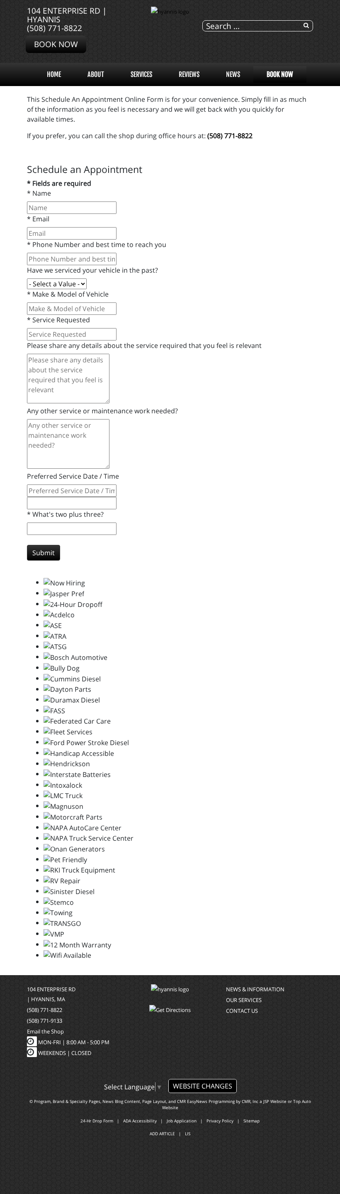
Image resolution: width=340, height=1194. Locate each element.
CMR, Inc (250, 1101)
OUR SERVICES (244, 1000)
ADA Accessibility (140, 1121)
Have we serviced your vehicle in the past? (92, 270)
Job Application (182, 1121)
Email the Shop (45, 1031)
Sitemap (251, 1121)
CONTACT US (242, 1010)
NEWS (233, 74)
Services (141, 74)
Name (39, 193)
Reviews (189, 74)
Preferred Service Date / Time (73, 476)
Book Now (56, 44)
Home (54, 74)
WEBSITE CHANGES (202, 1086)
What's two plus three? (65, 514)
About (95, 74)
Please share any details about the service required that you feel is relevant (144, 345)
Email (38, 218)
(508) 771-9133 (44, 1020)
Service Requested (58, 319)
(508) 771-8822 (54, 28)
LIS (187, 1133)
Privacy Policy (219, 1121)
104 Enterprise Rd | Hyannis (67, 15)
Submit (43, 552)
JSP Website (275, 1101)
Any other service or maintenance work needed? (102, 410)
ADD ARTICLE (162, 1133)
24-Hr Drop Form (96, 1121)
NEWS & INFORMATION (255, 989)
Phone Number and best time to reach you (96, 244)
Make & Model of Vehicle (68, 294)
